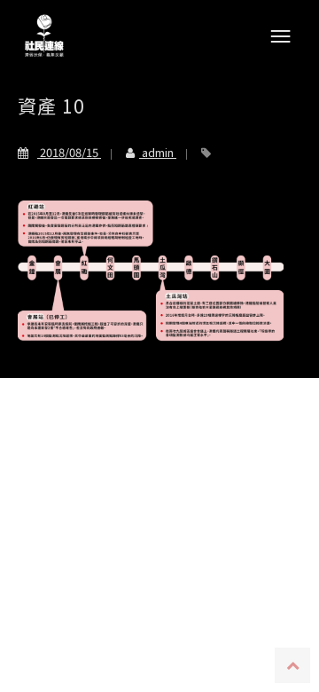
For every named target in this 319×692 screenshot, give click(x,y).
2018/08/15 (69, 152)
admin (157, 152)
